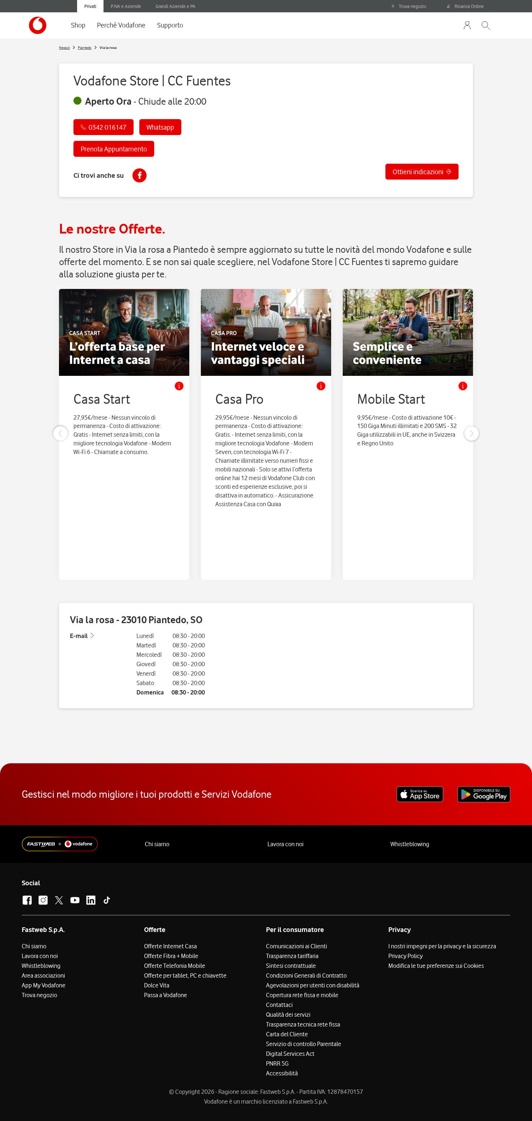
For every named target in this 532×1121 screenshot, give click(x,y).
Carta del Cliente (287, 1034)
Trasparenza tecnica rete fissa (303, 1024)
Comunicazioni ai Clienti (296, 946)
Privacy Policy (405, 956)
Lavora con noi (285, 844)
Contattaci (279, 1004)
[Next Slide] (471, 433)
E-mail (79, 635)
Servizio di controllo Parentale (303, 1043)
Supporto (170, 25)
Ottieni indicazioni (418, 172)
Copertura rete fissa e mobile (302, 995)
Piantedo (85, 47)
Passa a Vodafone (165, 995)
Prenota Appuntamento (114, 149)
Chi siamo (157, 844)
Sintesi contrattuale (291, 965)
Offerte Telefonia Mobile (174, 965)
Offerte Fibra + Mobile (171, 956)
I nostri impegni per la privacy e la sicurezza (442, 946)
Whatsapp (160, 127)
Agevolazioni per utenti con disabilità (312, 985)
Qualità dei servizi (288, 1014)
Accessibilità (282, 1073)
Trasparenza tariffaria (292, 956)
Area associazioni (43, 975)
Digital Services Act (290, 1053)
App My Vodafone (44, 985)
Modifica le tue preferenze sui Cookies (436, 965)
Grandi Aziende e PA (175, 6)
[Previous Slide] (60, 433)
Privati (90, 6)
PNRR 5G (277, 1063)
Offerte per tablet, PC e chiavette (185, 975)
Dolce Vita (156, 985)
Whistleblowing (409, 844)
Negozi (64, 47)
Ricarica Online (469, 6)
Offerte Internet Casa (170, 946)
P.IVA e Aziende (126, 6)
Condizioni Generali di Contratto (306, 975)
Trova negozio (412, 6)
